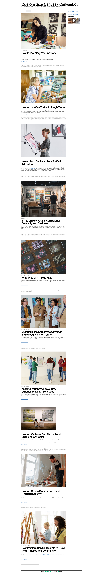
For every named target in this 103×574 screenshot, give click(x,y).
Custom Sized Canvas (72, 13)
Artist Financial (54, 118)
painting (40, 66)
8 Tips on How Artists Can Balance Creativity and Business (40, 222)
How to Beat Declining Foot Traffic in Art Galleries (41, 162)
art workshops (23, 177)
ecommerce (63, 235)
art (61, 65)
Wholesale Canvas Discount (73, 14)
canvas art (33, 119)
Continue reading (24, 61)
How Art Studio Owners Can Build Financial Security (40, 492)
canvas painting (38, 119)
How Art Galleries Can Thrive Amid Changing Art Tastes (41, 435)
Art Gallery (56, 176)
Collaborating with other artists (47, 554)
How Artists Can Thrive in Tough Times (43, 107)
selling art (64, 119)
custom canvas (43, 119)
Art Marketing (61, 345)
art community (30, 119)
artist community (27, 564)
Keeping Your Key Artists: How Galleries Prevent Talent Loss (38, 390)
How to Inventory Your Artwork (38, 53)
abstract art (62, 118)
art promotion (32, 449)
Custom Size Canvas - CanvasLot (49, 4)
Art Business (49, 118)
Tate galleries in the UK (32, 168)
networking (53, 290)
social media (28, 120)
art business (26, 119)
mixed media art (32, 66)
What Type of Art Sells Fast (36, 277)
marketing (61, 449)
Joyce (25, 65)
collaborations (28, 177)
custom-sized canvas (27, 66)
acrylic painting (58, 65)
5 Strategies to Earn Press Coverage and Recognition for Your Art (41, 333)
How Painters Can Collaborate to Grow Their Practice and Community (43, 549)
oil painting (37, 66)
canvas (22, 290)
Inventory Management (48, 65)
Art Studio (52, 506)
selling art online (23, 120)
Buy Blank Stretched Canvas (73, 11)
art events (63, 176)
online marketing (26, 236)
